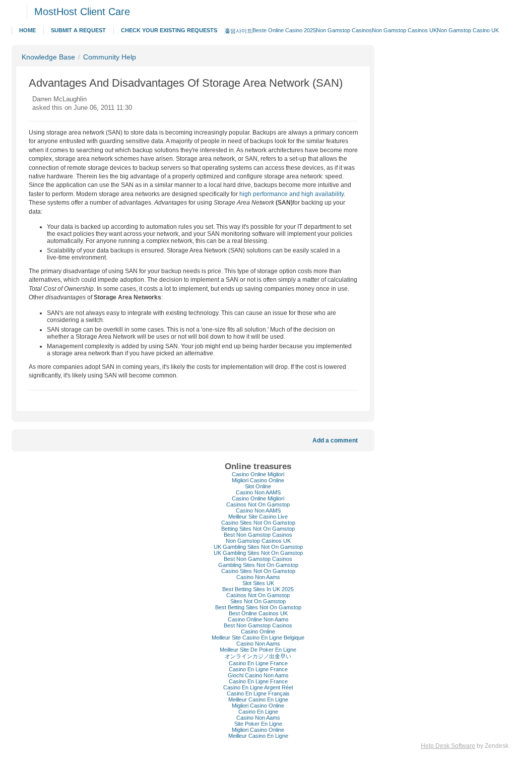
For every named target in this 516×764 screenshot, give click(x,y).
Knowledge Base (48, 57)
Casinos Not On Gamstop (258, 504)
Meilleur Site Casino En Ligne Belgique (258, 637)
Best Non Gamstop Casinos (258, 535)
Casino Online (258, 631)
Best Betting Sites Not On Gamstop (258, 607)
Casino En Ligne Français (258, 693)
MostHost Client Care (82, 11)
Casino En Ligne (258, 712)
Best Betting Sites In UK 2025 (258, 589)
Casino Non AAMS (258, 492)
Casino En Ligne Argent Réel (258, 687)
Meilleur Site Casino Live (258, 517)
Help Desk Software (448, 745)
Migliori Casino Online (258, 480)
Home (27, 30)
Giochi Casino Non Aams (258, 675)
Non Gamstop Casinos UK (404, 30)
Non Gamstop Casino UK (468, 30)
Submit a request (78, 30)
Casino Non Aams (258, 577)
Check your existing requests (169, 30)
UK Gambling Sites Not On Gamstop (258, 547)
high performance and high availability (291, 194)
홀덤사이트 (238, 31)
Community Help (109, 57)
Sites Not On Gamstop (258, 601)
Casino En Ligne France (258, 663)
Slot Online (258, 486)
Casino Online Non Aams (258, 619)
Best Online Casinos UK (258, 613)
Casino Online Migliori (258, 474)
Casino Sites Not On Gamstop (258, 523)
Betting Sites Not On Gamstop (258, 529)
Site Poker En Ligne (258, 724)
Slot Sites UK (258, 583)
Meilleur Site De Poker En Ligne (258, 650)
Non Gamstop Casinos (344, 30)
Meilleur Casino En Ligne (258, 699)
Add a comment (335, 440)
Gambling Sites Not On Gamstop (258, 565)
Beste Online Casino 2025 (284, 30)
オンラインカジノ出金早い (258, 656)
